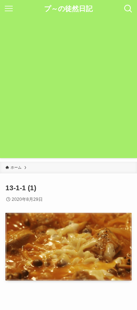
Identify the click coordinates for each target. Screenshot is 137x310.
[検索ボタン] (128, 9)
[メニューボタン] (9, 9)
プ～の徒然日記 (68, 8)
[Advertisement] (68, 89)
